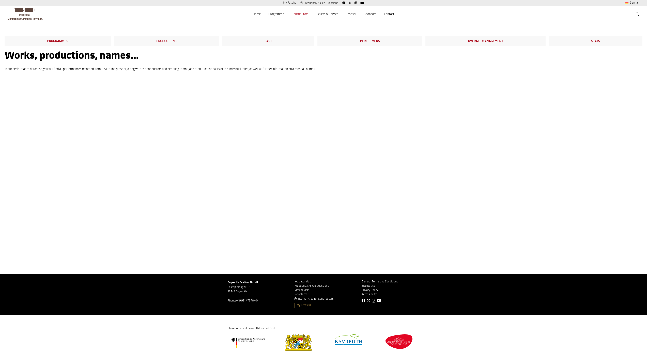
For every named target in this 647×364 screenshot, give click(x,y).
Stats (595, 41)
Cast (268, 41)
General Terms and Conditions (380, 281)
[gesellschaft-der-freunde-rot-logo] (399, 341)
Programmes (57, 41)
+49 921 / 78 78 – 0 (247, 300)
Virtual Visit (302, 290)
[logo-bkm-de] (248, 343)
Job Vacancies (303, 281)
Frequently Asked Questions (321, 3)
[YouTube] (362, 2)
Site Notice (368, 286)
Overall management (485, 41)
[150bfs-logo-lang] (25, 14)
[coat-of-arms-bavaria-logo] (298, 342)
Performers (370, 41)
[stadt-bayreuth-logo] (348, 339)
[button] (287, 14)
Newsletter (302, 294)
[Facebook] (343, 2)
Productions (166, 41)
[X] (349, 2)
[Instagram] (356, 3)
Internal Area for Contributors (316, 299)
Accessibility (369, 294)
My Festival (290, 3)
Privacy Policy (370, 290)
